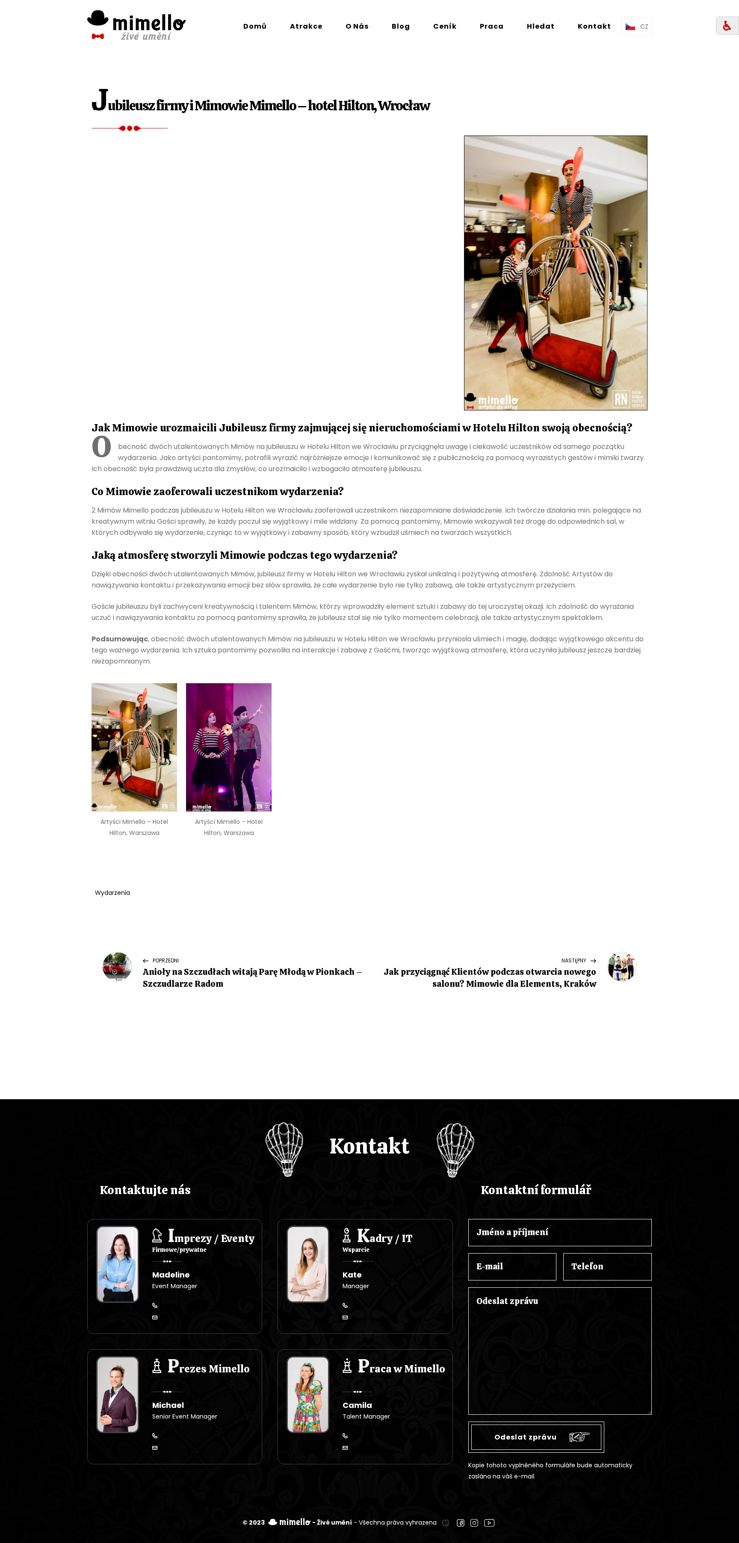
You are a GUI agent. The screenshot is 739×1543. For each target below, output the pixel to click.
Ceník (445, 26)
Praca (492, 26)
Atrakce (306, 26)
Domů (255, 26)
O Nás (357, 26)
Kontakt (594, 26)
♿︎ (727, 26)
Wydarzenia (112, 892)
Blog (401, 26)
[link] (445, 1522)
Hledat (541, 26)
